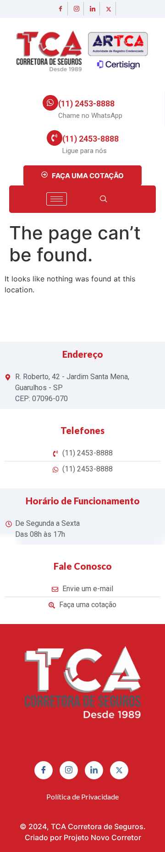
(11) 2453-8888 (86, 103)
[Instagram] (77, 9)
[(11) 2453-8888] (50, 103)
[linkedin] (93, 9)
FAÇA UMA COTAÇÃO (88, 175)
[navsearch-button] (103, 199)
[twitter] (109, 9)
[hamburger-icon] (56, 199)
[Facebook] (61, 9)
